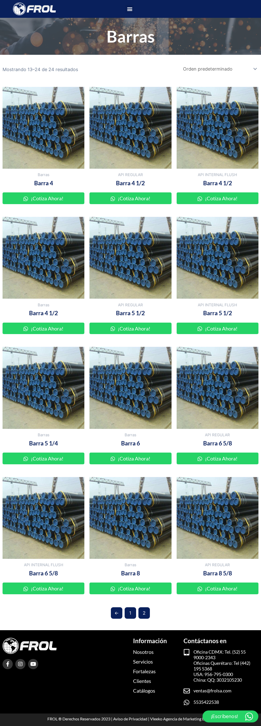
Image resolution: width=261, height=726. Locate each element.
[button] (129, 9)
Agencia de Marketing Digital (188, 718)
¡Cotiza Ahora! (46, 198)
